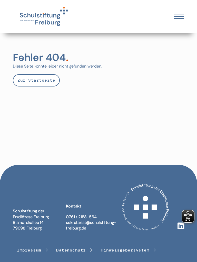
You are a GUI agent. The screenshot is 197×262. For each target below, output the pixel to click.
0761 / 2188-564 (81, 217)
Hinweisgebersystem (125, 250)
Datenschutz (71, 250)
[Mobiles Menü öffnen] (179, 17)
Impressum (29, 250)
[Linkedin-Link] (181, 226)
